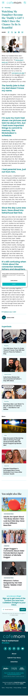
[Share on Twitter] (12, 32)
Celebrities (6, 466)
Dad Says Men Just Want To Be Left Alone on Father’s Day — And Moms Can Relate (13, 406)
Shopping (6, 345)
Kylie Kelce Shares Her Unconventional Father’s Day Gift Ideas (12, 379)
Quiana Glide (10, 317)
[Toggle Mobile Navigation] (3, 2)
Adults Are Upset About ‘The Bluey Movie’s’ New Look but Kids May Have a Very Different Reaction (13, 520)
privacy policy (14, 615)
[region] (14, 279)
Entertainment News (8, 513)
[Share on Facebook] (8, 32)
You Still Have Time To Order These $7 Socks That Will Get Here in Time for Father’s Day (13, 351)
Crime (5, 435)
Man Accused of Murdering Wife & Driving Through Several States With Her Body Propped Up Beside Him (13, 441)
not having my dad (18, 73)
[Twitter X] (9, 648)
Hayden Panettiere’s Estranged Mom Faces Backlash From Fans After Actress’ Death (12, 471)
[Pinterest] (14, 648)
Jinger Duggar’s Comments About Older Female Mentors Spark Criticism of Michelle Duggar (13, 552)
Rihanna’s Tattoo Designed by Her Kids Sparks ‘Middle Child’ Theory (12, 583)
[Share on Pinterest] (18, 32)
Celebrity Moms (7, 374)
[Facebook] (5, 648)
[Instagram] (18, 648)
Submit (23, 609)
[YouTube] (22, 648)
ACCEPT (14, 284)
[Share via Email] (22, 32)
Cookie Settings (14, 280)
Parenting (7, 7)
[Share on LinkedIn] (15, 32)
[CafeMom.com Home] (14, 2)
